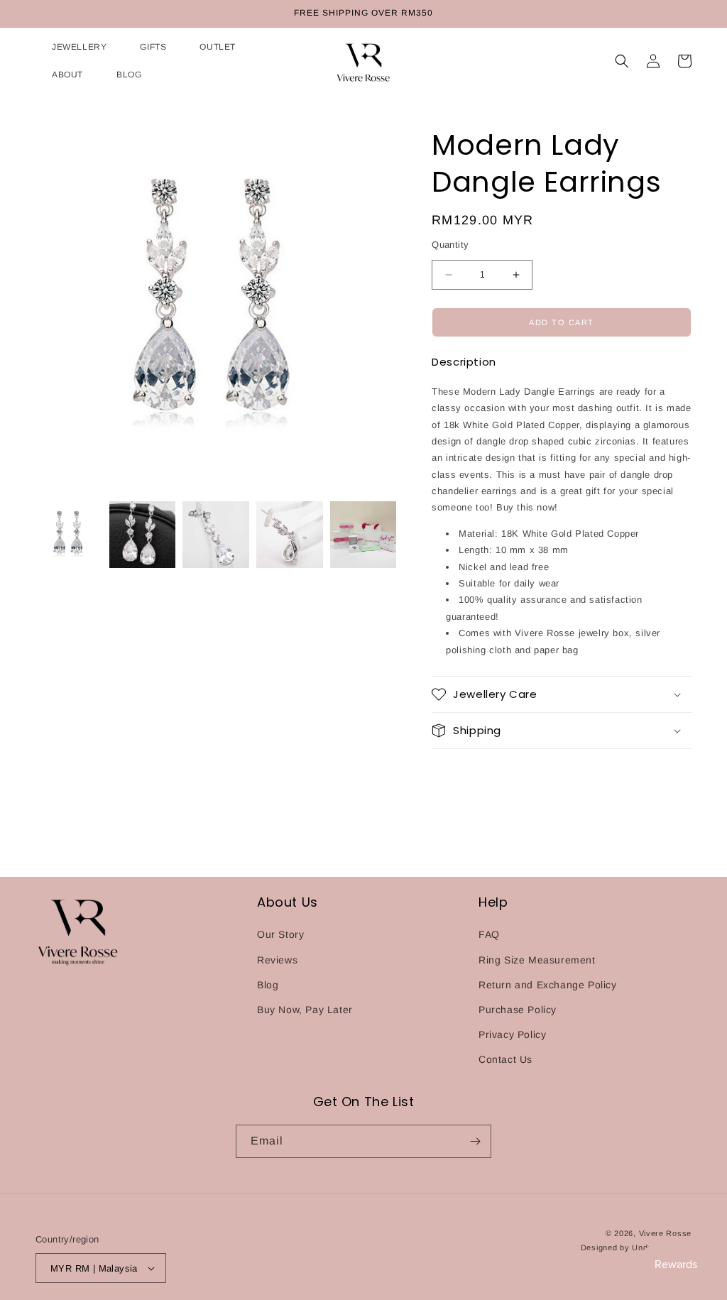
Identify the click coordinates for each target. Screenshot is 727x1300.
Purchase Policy (518, 1009)
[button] (71, 47)
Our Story (280, 934)
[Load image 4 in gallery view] (289, 534)
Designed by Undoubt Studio (636, 1247)
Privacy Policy (512, 1034)
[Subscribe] (475, 1141)
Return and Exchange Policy (548, 984)
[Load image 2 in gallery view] (142, 534)
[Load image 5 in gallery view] (363, 534)
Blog (267, 984)
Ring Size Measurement (537, 960)
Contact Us (505, 1059)
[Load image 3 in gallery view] (215, 534)
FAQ (489, 934)
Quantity (450, 244)
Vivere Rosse (665, 1233)
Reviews (277, 960)
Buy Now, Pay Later (305, 1009)
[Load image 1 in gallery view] (68, 534)
